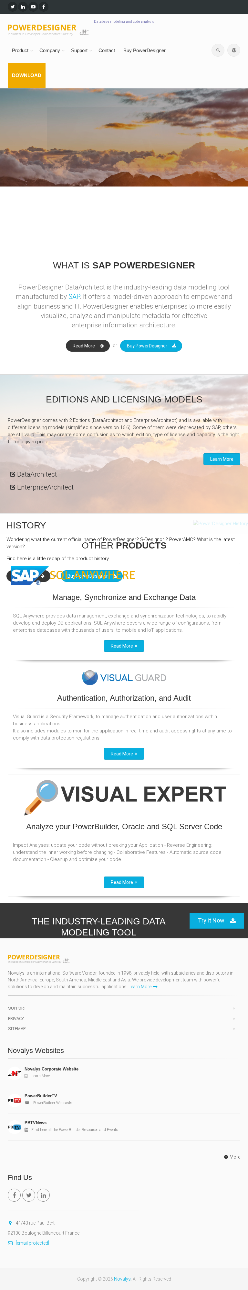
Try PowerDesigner (104, 166)
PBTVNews (35, 1122)
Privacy (16, 1018)
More (235, 1157)
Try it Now (211, 920)
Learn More (29, 166)
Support (79, 50)
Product (20, 50)
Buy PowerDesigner (144, 50)
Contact (106, 50)
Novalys (122, 1279)
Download (26, 75)
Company (49, 50)
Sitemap (17, 1028)
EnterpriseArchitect (45, 487)
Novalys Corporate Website (51, 1069)
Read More (84, 345)
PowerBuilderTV (41, 1095)
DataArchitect (37, 474)
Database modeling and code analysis (124, 21)
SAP (74, 296)
